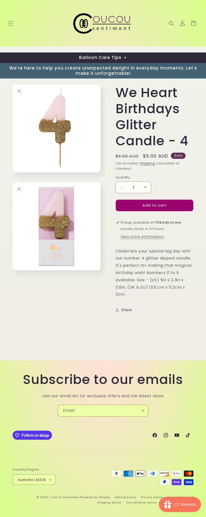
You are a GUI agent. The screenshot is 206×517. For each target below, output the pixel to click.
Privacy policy (152, 497)
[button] (10, 23)
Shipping (147, 163)
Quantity (123, 177)
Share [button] (126, 309)
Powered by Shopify (95, 497)
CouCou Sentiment (64, 497)
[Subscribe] (142, 411)
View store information (142, 236)
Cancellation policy (141, 502)
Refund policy (125, 497)
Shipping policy (109, 502)
